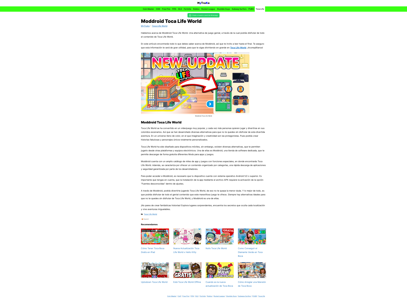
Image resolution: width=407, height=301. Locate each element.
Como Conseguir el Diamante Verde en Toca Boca (250, 252)
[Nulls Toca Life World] (220, 242)
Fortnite (187, 9)
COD (158, 9)
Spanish (146, 219)
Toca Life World (159, 26)
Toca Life (260, 9)
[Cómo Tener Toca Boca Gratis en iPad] (155, 242)
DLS (180, 9)
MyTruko (145, 26)
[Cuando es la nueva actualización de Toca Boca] (220, 276)
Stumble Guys (223, 9)
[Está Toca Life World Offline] (187, 276)
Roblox (196, 9)
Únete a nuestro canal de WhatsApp (205, 15)
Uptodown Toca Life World (154, 282)
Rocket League (208, 9)
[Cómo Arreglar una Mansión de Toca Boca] (252, 276)
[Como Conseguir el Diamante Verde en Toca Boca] (252, 242)
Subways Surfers (244, 296)
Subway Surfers (239, 9)
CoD (179, 296)
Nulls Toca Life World (216, 248)
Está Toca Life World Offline (187, 282)
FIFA (174, 9)
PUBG (251, 9)
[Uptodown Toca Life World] (155, 276)
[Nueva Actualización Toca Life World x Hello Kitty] (187, 242)
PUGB (254, 296)
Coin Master (148, 9)
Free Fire (166, 9)
